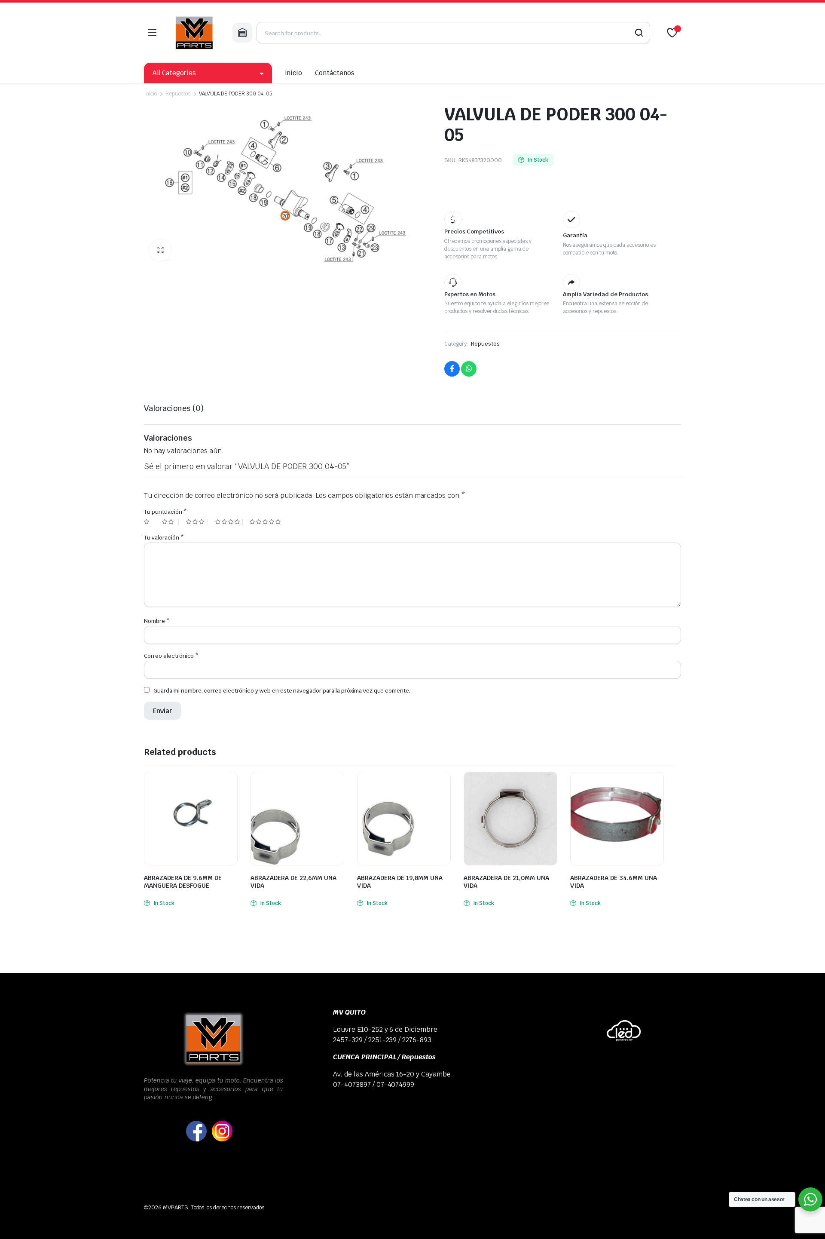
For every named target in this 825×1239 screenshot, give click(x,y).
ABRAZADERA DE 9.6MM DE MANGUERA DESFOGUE (183, 881)
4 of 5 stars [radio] (229, 522)
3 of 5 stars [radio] (197, 522)
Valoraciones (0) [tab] (174, 408)
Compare (230, 784)
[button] (160, 250)
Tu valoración (164, 537)
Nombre (157, 621)
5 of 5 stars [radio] (266, 522)
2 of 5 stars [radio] (170, 522)
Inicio (293, 73)
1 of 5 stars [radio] (149, 522)
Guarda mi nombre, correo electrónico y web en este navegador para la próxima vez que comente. (281, 690)
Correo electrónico (171, 655)
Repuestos (177, 93)
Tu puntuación (165, 511)
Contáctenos (334, 73)
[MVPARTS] (194, 32)
